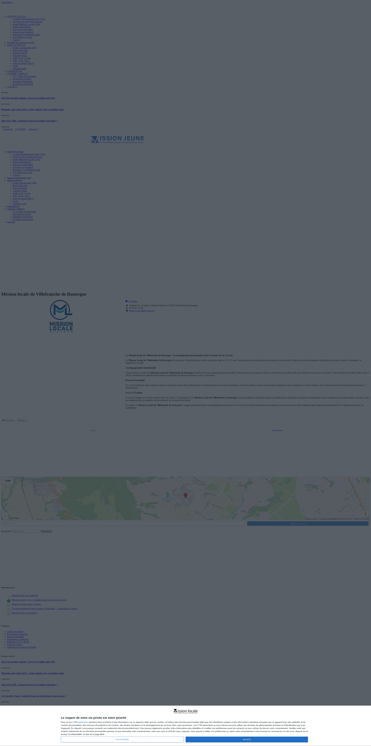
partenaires (83, 722)
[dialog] (185, 726)
